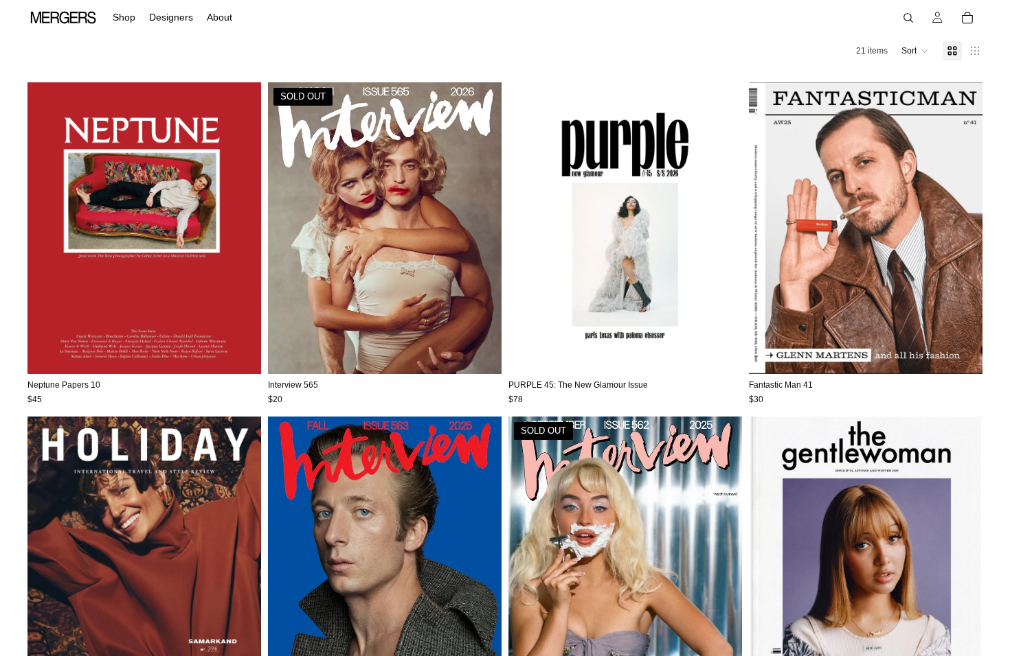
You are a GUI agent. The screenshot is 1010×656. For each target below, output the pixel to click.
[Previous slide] (48, 228)
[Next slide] (240, 228)
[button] (915, 51)
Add (251, 353)
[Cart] (967, 18)
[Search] (908, 18)
